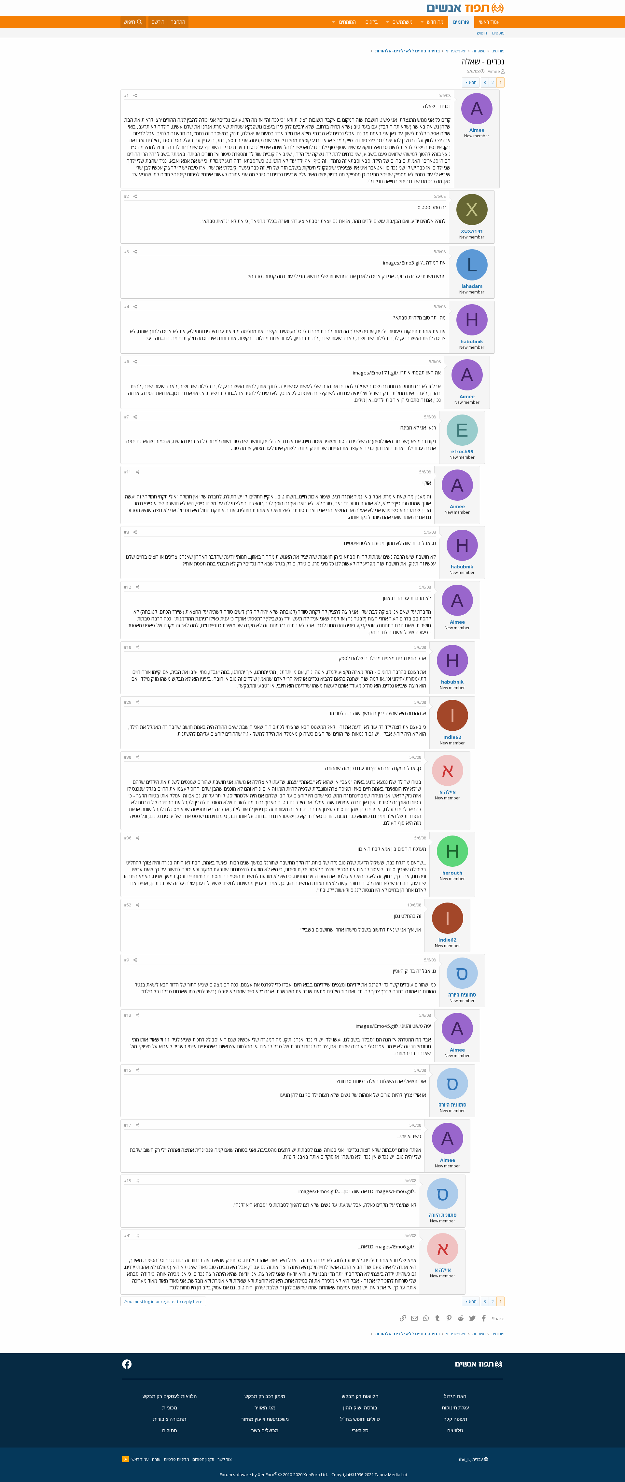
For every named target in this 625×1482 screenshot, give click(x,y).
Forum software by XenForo (274, 1474)
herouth (452, 872)
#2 (126, 196)
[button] (421, 22)
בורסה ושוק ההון (360, 1407)
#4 (126, 306)
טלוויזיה (455, 1430)
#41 (127, 1235)
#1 (126, 95)
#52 (127, 905)
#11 (127, 472)
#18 (127, 647)
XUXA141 (472, 231)
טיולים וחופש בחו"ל (360, 1419)
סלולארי (360, 1430)
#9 (126, 960)
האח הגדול (455, 1396)
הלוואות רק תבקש (360, 1396)
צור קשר (224, 1459)
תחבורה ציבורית (169, 1419)
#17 (127, 1125)
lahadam (472, 286)
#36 (127, 838)
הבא (473, 82)
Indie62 (452, 737)
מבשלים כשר (264, 1430)
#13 (127, 1015)
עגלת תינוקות (455, 1407)
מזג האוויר (265, 1407)
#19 (127, 1180)
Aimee (494, 71)
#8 (126, 532)
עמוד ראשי (489, 22)
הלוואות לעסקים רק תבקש (170, 1396)
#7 (126, 417)
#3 (126, 251)
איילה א (447, 792)
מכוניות (169, 1407)
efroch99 (462, 451)
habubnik (472, 341)
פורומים (461, 22)
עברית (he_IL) (471, 1459)
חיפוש (482, 33)
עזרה (156, 1459)
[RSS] (125, 1459)
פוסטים (498, 33)
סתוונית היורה (462, 994)
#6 (126, 361)
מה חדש (435, 22)
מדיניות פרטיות (176, 1459)
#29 (127, 702)
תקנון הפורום (203, 1459)
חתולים (169, 1430)
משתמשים (402, 22)
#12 (127, 587)
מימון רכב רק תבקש (264, 1396)
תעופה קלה (455, 1419)
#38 (127, 757)
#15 (127, 1070)
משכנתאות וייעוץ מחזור (265, 1419)
